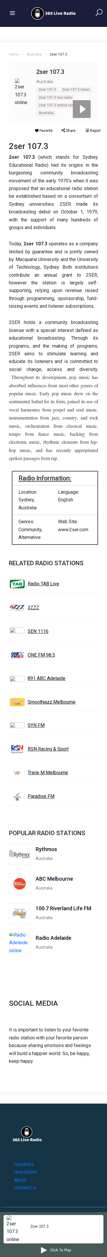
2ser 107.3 (47, 90)
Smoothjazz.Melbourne (51, 702)
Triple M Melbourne (48, 772)
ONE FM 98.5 (41, 655)
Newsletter (25, 1172)
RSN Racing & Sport (48, 749)
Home (14, 54)
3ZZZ (33, 607)
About (20, 1180)
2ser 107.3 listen (76, 90)
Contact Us (25, 1187)
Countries (24, 1164)
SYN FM (36, 725)
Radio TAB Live (43, 584)
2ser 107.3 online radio (57, 105)
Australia (34, 54)
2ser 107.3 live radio (55, 97)
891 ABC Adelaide (46, 678)
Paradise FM (41, 796)
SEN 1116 (38, 631)
